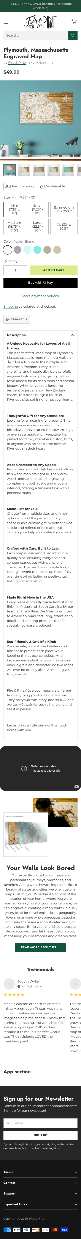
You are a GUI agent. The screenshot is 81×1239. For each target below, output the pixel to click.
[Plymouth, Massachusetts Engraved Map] (40, 120)
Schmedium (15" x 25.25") (64, 209)
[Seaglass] (27, 250)
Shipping (10, 306)
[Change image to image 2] (24, 170)
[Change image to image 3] (39, 170)
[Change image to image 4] (54, 170)
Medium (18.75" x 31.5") (14, 226)
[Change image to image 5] (68, 170)
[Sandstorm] (57, 250)
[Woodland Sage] (47, 250)
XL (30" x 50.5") (64, 226)
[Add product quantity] (23, 270)
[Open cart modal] (74, 21)
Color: (18, 241)
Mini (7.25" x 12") (14, 209)
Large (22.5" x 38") (37, 226)
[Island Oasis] (37, 250)
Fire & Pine (17, 63)
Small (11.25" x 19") (37, 209)
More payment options (40, 296)
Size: (20, 197)
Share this (19, 319)
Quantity (10, 261)
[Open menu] (5, 21)
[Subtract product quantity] (7, 270)
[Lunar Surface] (17, 250)
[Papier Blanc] (7, 250)
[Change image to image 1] (9, 170)
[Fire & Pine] (40, 21)
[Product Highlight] (40, 768)
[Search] (73, 35)
